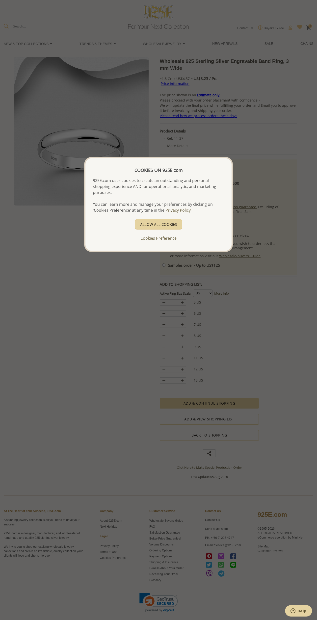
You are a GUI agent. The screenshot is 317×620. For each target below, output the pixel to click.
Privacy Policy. (178, 210)
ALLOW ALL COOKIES (158, 224)
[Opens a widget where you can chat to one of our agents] (298, 611)
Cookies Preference (158, 238)
